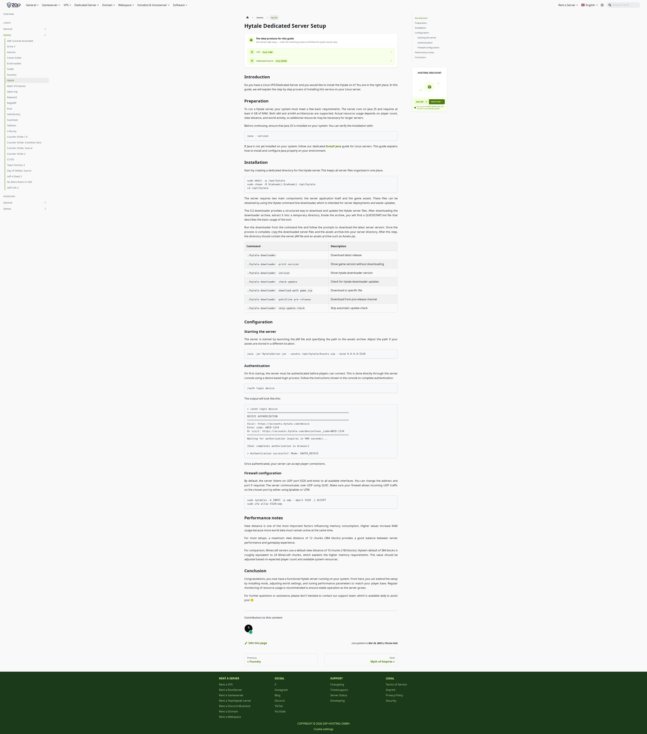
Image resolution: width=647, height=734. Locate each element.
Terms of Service (396, 684)
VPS (66, 5)
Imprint (390, 690)
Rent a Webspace (230, 717)
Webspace (124, 5)
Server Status (338, 695)
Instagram (281, 690)
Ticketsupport (339, 690)
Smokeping (337, 700)
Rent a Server (566, 5)
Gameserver (50, 5)
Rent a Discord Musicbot (234, 706)
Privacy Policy (394, 695)
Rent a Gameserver (231, 695)
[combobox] (623, 5)
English (590, 5)
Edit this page (258, 643)
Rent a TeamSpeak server (235, 700)
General (31, 5)
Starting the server (427, 37)
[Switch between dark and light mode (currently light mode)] (602, 5)
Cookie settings (323, 729)
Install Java (333, 146)
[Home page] (247, 17)
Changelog (337, 684)
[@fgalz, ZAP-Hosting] (248, 628)
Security (391, 700)
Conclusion (420, 57)
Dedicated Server (85, 5)
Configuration (422, 32)
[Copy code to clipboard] (393, 135)
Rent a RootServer (230, 690)
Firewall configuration (428, 47)
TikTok (279, 706)
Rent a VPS (226, 684)
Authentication (425, 42)
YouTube (280, 711)
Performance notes (424, 52)
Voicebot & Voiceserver (152, 5)
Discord (280, 700)
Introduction (421, 18)
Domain (107, 5)
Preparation (421, 22)
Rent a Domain (228, 711)
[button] (25, 29)
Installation (420, 27)
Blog (277, 695)
